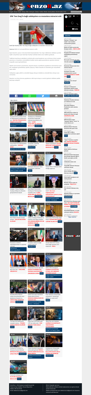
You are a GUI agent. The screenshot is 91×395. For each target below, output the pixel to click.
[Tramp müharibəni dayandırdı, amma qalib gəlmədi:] (36, 341)
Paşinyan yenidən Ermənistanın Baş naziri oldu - (18, 269)
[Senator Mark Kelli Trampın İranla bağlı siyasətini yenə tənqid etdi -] (53, 236)
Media (45, 12)
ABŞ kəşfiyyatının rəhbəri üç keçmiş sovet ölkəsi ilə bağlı (71, 114)
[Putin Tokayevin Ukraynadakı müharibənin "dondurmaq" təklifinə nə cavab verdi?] (53, 287)
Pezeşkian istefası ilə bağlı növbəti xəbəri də (34, 244)
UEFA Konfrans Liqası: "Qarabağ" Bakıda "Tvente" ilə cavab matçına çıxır (71, 121)
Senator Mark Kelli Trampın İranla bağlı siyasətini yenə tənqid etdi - (52, 244)
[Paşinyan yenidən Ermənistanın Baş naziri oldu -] (18, 261)
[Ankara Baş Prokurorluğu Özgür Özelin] (53, 211)
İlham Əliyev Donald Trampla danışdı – (18, 219)
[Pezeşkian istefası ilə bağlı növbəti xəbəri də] (36, 236)
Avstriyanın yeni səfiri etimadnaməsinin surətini (71, 74)
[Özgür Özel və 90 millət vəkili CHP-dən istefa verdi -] (36, 314)
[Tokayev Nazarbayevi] (53, 136)
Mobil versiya (13, 1)
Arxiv (64, 12)
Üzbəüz (37, 12)
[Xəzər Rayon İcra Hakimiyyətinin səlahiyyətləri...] (18, 136)
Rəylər (19, 12)
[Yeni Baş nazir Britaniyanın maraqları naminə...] (18, 314)
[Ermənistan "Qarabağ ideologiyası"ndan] (36, 136)
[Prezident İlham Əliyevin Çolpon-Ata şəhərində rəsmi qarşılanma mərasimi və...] (18, 287)
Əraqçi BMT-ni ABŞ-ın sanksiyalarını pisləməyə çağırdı (72, 133)
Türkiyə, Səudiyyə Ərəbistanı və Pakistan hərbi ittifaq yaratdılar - (36, 221)
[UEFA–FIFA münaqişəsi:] (53, 261)
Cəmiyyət (31, 12)
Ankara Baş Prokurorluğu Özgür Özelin (54, 219)
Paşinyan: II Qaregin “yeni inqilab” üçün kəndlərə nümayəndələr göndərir (70, 41)
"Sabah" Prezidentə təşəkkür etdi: (71, 142)
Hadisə (41, 12)
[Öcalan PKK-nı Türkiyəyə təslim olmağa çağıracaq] (53, 160)
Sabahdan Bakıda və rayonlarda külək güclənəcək (72, 195)
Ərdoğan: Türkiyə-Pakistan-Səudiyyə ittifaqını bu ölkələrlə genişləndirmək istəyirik (17, 190)
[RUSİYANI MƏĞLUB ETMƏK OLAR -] (53, 182)
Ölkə (27, 12)
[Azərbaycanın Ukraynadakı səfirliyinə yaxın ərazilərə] (53, 341)
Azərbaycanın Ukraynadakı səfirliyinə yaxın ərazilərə (53, 352)
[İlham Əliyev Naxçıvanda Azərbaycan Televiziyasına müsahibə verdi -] (36, 182)
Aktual (15, 12)
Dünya (23, 12)
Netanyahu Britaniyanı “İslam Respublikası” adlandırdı (35, 168)
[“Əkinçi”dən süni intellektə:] (53, 314)
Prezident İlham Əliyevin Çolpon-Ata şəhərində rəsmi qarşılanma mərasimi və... (17, 298)
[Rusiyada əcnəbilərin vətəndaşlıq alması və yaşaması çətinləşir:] (18, 236)
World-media (59, 12)
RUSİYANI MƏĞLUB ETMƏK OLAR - (54, 194)
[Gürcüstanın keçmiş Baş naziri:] (18, 160)
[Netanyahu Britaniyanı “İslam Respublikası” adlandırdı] (36, 160)
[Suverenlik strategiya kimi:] (18, 368)
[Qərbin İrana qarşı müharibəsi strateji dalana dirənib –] (36, 287)
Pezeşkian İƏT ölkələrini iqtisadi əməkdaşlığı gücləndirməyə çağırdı (72, 54)
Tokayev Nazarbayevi (53, 145)
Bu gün (11, 12)
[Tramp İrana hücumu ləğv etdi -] (36, 261)
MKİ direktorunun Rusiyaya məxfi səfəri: (72, 204)
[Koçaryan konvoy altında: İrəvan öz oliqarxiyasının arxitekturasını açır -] (18, 109)
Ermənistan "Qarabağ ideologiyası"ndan (33, 145)
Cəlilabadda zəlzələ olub (70, 161)
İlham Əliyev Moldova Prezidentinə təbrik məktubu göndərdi (71, 107)
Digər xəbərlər (72, 217)
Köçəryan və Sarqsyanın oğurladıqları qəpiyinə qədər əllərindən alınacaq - (71, 88)
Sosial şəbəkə (51, 12)
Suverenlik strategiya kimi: (16, 376)
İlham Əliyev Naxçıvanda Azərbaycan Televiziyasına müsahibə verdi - (35, 192)
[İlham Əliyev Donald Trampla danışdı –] (18, 211)
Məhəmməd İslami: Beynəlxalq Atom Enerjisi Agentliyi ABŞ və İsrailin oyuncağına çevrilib (71, 156)
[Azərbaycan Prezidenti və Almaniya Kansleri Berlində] (18, 341)
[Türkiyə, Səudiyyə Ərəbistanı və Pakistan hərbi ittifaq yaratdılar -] (36, 211)
